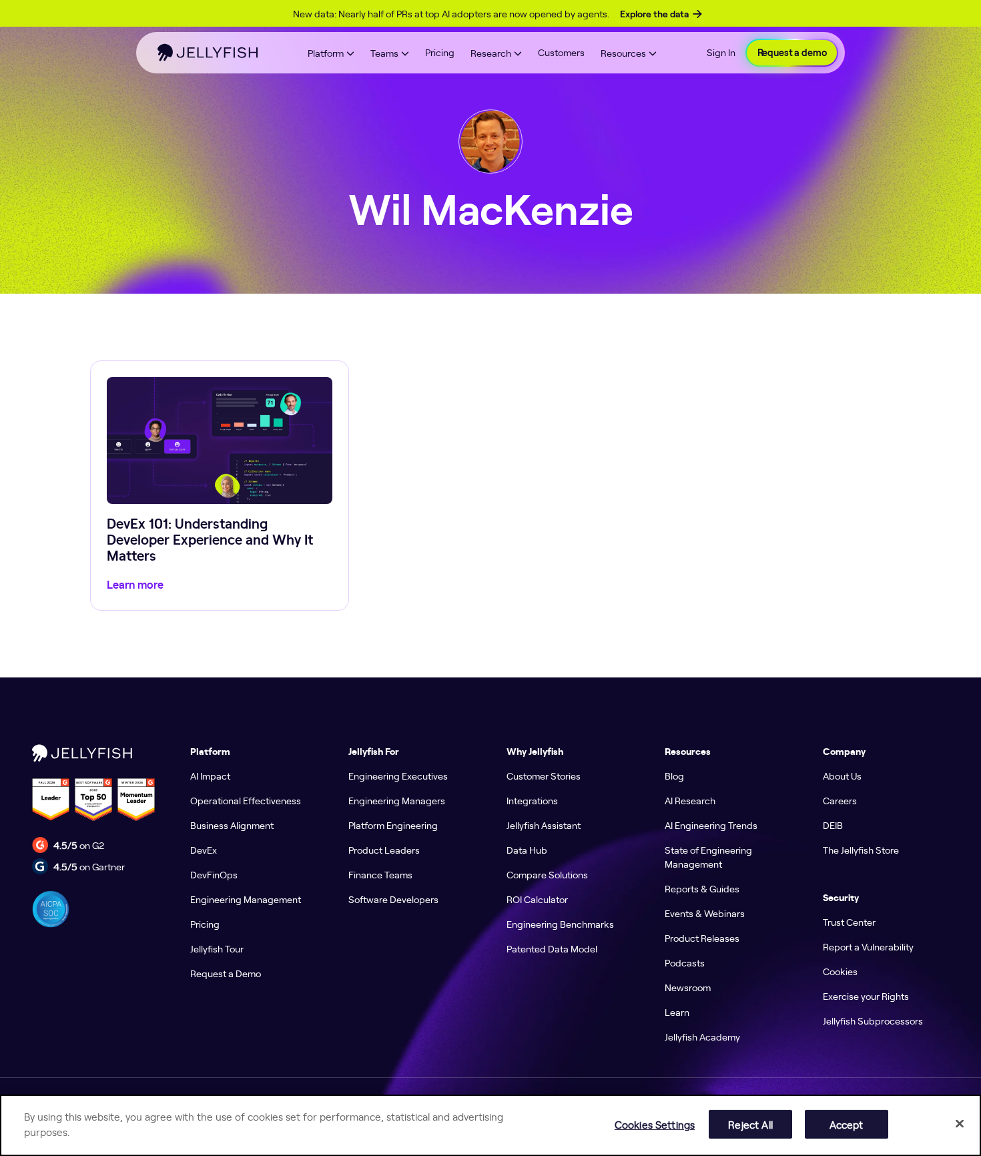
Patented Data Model (552, 948)
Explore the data (654, 14)
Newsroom (688, 987)
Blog (674, 775)
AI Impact (210, 775)
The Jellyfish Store (861, 849)
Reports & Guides (702, 888)
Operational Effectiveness (245, 800)
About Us (842, 775)
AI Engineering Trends (711, 825)
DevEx (203, 849)
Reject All (750, 1124)
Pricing (439, 52)
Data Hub (527, 849)
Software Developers (393, 899)
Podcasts (685, 962)
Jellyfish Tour (217, 948)
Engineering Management (245, 899)
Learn (677, 1012)
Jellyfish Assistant (544, 825)
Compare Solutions (547, 874)
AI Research (690, 800)
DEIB (833, 825)
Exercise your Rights (866, 995)
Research (490, 52)
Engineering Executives (398, 775)
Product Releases (702, 937)
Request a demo (792, 52)
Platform (326, 52)
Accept (847, 1124)
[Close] (959, 1123)
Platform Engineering (393, 825)
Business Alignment (232, 825)
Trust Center (849, 921)
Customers (561, 52)
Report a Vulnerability (868, 946)
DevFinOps (214, 874)
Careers (840, 800)
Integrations (532, 800)
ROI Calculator (537, 899)
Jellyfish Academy (702, 1036)
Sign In (721, 52)
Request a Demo (225, 973)
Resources (623, 52)
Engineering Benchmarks (560, 923)
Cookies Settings (655, 1124)
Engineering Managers (396, 800)
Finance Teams (380, 874)
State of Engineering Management (708, 856)
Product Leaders (384, 849)
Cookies (840, 971)
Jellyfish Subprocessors (873, 1020)
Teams (384, 52)
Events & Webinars (705, 913)
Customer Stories (544, 775)
